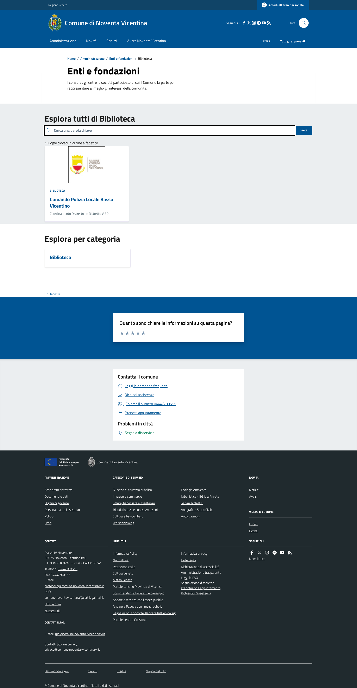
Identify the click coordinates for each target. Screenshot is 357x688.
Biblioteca (57, 190)
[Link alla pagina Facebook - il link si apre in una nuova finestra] (244, 23)
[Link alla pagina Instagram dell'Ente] (266, 552)
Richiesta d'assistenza (196, 593)
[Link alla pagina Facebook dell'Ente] (251, 552)
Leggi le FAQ (189, 577)
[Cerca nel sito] (302, 23)
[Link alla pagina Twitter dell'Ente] (259, 552)
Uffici (48, 522)
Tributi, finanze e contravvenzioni (135, 509)
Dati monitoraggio (57, 671)
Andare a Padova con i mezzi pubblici (138, 606)
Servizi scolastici (192, 502)
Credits (121, 671)
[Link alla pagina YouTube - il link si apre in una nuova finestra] (263, 23)
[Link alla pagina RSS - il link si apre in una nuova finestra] (268, 23)
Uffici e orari (53, 604)
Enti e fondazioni (121, 58)
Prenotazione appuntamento (200, 587)
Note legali (188, 560)
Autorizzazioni (190, 516)
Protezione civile (124, 566)
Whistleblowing (123, 522)
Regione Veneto (57, 5)
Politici (49, 516)
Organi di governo (57, 502)
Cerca (303, 130)
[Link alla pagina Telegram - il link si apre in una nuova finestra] (258, 23)
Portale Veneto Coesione (129, 619)
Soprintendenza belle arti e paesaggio (138, 593)
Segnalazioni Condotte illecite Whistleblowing (144, 612)
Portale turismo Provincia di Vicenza (137, 586)
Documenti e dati (56, 496)
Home (71, 58)
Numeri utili (52, 610)
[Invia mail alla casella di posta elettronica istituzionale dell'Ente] (74, 586)
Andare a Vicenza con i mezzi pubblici (138, 599)
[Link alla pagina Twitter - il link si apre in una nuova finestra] (248, 23)
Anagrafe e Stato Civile (197, 509)
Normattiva (121, 560)
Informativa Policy (125, 553)
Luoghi (253, 524)
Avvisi (253, 496)
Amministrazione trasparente (201, 572)
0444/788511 (67, 568)
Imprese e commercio (127, 496)
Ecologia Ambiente (194, 489)
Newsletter (257, 558)
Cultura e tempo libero (128, 516)
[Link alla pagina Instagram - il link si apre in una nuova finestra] (253, 23)
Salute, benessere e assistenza (134, 502)
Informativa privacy (194, 553)
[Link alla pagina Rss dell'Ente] (289, 552)
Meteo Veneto (122, 579)
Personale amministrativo (62, 509)
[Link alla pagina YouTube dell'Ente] (282, 552)
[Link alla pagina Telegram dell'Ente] (274, 552)
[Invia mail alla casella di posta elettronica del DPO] (80, 634)
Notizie (254, 489)
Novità (91, 41)
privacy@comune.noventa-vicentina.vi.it (72, 649)
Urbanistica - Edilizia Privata (200, 496)
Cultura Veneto (123, 573)
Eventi (253, 530)
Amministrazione (63, 41)
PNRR (266, 41)
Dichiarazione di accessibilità (200, 566)
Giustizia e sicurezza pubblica (132, 489)
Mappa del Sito (156, 671)
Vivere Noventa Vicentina (146, 41)
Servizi (111, 41)
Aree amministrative (59, 489)
